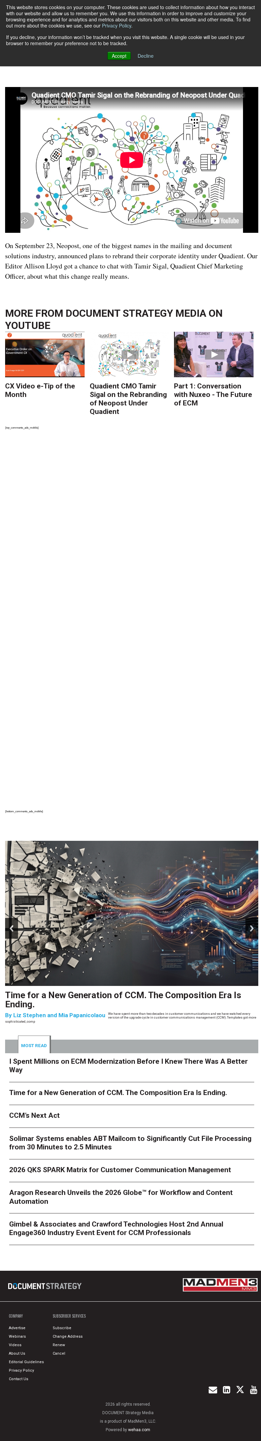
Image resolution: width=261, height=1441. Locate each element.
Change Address (68, 1336)
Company (16, 1316)
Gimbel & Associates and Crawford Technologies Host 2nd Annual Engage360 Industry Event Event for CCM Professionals (116, 1228)
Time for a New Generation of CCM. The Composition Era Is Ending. (123, 999)
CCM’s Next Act (34, 1115)
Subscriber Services (69, 1316)
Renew (59, 1345)
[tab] (34, 1044)
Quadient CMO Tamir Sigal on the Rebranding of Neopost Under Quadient (128, 399)
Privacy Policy (116, 25)
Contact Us (18, 1379)
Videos (15, 1345)
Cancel (59, 1353)
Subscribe (62, 1328)
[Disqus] (131, 529)
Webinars (17, 1336)
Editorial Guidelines (26, 1362)
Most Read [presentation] (34, 1045)
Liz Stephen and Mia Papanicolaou (59, 1015)
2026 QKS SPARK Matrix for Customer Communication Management (120, 1170)
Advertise (17, 1328)
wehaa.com (139, 1429)
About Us (17, 1353)
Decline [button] (146, 55)
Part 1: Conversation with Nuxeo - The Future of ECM (213, 394)
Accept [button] (119, 55)
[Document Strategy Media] (45, 1286)
